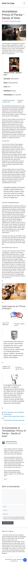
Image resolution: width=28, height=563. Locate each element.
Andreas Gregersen (11, 441)
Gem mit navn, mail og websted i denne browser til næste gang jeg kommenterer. (14, 517)
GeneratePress (14, 561)
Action (5, 412)
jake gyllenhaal (7, 414)
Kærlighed (21, 412)
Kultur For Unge (8, 3)
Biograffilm (10, 412)
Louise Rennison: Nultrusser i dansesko (14, 420)
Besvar (5, 478)
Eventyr (16, 412)
